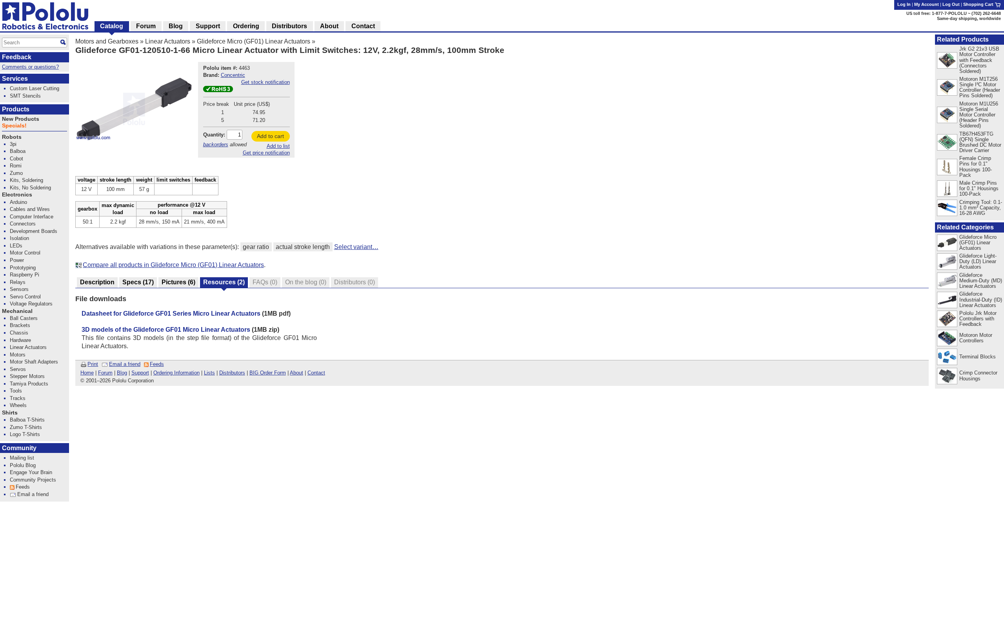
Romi (16, 166)
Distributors (232, 373)
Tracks (17, 398)
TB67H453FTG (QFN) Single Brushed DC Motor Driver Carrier (980, 142)
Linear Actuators (167, 41)
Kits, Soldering (26, 180)
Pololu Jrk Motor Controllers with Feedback (978, 318)
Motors (17, 355)
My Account (926, 4)
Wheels (18, 405)
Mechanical (17, 311)
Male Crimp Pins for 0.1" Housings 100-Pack (979, 188)
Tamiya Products (29, 384)
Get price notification (266, 153)
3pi (13, 144)
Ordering (246, 26)
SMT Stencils (25, 96)
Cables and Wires (30, 209)
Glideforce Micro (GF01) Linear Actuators (253, 41)
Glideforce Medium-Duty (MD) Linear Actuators (980, 280)
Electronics (17, 195)
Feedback (16, 57)
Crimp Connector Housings (978, 375)
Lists (209, 373)
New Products (20, 119)
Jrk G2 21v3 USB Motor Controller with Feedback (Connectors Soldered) (979, 60)
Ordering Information (176, 373)
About (296, 373)
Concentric (233, 75)
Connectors (23, 224)
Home (87, 373)
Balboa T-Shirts (27, 420)
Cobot (16, 159)
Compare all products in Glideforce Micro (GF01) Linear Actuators (173, 265)
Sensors (19, 289)
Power (17, 260)
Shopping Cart (979, 4)
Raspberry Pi (24, 275)
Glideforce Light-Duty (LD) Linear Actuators (978, 261)
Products (15, 109)
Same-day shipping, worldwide (969, 18)
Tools (16, 391)
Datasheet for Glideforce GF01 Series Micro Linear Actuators (171, 313)
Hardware (20, 340)
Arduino (18, 202)
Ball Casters (24, 318)
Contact (316, 373)
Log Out (951, 4)
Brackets (20, 325)
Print (92, 364)
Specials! (14, 126)
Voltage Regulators (31, 304)
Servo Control (25, 297)
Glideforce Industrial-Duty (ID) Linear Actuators (980, 299)
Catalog (111, 26)
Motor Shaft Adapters (34, 362)
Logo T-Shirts (25, 434)
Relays (17, 282)
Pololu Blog (23, 465)
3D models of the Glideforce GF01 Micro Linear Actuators (166, 329)
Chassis (19, 333)
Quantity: (214, 135)
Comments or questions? (30, 67)
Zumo (16, 173)
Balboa (17, 151)
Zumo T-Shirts (26, 427)
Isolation (19, 238)
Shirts (10, 413)
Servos (18, 369)
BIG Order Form (267, 373)
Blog (122, 373)
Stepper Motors (27, 376)
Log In (904, 4)
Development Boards (33, 231)
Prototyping (23, 268)
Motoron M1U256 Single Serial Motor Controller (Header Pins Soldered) (978, 115)
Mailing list (22, 458)
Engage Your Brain (31, 472)
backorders (215, 144)
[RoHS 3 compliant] (218, 90)
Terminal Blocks (977, 357)
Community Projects (33, 480)
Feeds (157, 364)
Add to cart (270, 136)
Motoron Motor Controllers (975, 338)
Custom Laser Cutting (34, 88)
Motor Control (25, 253)
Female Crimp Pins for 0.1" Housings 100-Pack (975, 166)
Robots (12, 137)
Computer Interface (31, 217)
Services (15, 78)
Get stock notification (265, 82)
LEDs (16, 246)
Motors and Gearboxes (106, 41)
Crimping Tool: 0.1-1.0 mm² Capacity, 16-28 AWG (980, 207)
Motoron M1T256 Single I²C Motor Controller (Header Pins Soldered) (979, 87)
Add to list (278, 146)
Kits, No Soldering (30, 188)
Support (140, 373)
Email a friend (124, 364)
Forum (105, 373)
